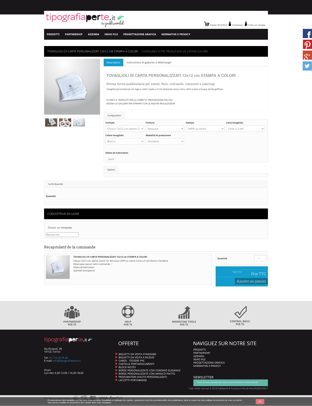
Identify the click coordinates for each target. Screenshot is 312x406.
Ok (260, 401)
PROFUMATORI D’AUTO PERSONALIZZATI (143, 377)
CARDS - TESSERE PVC (132, 360)
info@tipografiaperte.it (67, 360)
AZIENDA (93, 34)
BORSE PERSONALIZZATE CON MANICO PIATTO (147, 373)
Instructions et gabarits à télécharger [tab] (149, 62)
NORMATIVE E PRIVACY (175, 34)
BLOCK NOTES (127, 367)
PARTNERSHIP (74, 34)
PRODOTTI (53, 34)
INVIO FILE (111, 34)
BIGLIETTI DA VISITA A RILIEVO (136, 357)
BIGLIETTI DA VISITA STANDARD (137, 354)
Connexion (237, 25)
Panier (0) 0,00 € (218, 25)
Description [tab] (113, 62)
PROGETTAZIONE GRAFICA (139, 34)
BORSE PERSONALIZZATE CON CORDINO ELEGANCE (150, 370)
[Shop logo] (85, 20)
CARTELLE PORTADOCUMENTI (136, 364)
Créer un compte (256, 25)
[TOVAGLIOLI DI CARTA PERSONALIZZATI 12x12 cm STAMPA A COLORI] (51, 122)
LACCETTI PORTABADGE (133, 380)
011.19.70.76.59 (58, 357)
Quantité (222, 258)
